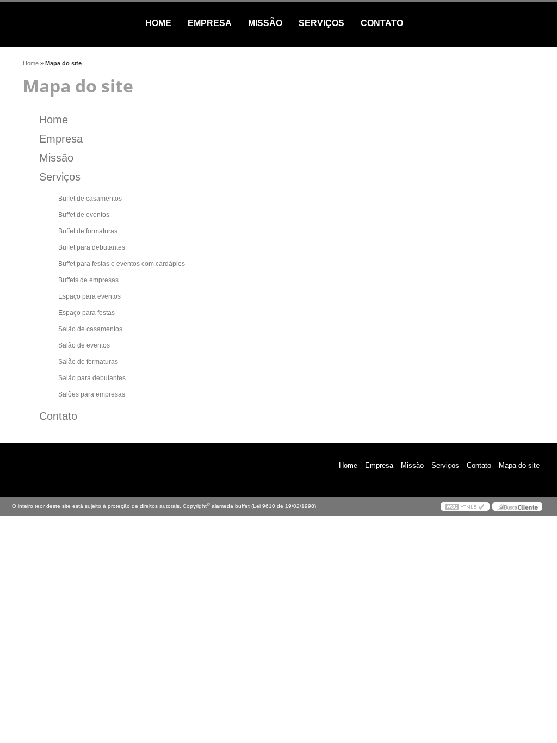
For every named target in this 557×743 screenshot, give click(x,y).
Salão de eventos (84, 345)
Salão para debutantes (92, 378)
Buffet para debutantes (91, 247)
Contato (382, 23)
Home (158, 23)
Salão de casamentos (90, 329)
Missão (265, 23)
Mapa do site (519, 465)
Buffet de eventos (83, 215)
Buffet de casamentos (90, 198)
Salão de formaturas (88, 362)
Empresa (210, 23)
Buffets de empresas (88, 280)
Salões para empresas (91, 394)
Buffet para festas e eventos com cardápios (121, 264)
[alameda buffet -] (74, 23)
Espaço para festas (86, 313)
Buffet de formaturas (87, 231)
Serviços (321, 23)
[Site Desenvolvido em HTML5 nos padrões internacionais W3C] (465, 506)
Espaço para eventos (89, 296)
